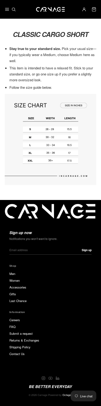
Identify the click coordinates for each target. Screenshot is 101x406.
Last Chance (18, 301)
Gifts (12, 294)
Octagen (67, 395)
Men (12, 273)
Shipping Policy (20, 347)
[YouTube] (50, 378)
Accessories (17, 287)
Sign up (87, 250)
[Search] (13, 9)
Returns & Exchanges (24, 340)
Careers (14, 320)
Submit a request (21, 333)
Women (14, 280)
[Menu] (7, 9)
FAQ (12, 326)
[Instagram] (43, 378)
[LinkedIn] (57, 378)
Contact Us (17, 354)
